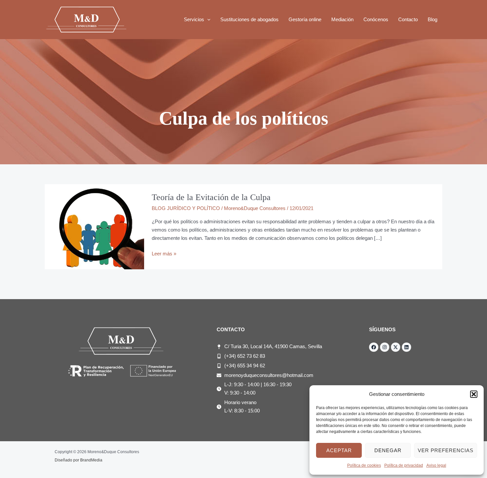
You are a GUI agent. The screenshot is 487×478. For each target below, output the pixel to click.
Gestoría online (305, 19)
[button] (473, 394)
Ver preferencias (445, 450)
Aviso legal (436, 465)
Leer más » (164, 253)
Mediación (342, 19)
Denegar (388, 450)
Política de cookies (364, 465)
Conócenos (375, 19)
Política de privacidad (403, 465)
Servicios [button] (194, 19)
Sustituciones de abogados (249, 19)
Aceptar (339, 450)
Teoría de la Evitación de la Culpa (211, 197)
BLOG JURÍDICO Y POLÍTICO (186, 208)
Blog (432, 19)
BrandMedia (91, 460)
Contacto (408, 19)
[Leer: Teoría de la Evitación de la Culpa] (94, 226)
